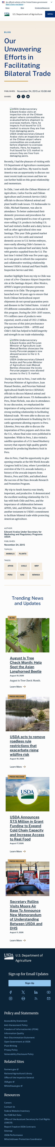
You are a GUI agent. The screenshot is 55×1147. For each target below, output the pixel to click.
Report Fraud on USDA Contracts (20, 1126)
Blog (22, 8)
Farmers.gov (10, 1069)
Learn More (16, 686)
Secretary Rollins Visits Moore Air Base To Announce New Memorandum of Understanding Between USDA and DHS (26, 914)
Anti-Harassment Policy (16, 1025)
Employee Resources (42, 8)
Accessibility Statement (15, 1020)
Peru (10, 575)
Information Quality (14, 1033)
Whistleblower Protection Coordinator (23, 1139)
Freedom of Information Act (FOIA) (21, 1029)
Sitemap (8, 1130)
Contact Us (9, 1106)
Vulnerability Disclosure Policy (18, 1054)
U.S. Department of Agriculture (27, 14)
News (7, 8)
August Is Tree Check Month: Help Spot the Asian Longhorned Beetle (26, 664)
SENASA (36, 575)
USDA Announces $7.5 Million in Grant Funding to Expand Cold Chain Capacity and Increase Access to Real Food (27, 828)
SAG (22, 575)
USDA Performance (13, 1135)
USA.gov (8, 1081)
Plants (22, 554)
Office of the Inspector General (19, 1077)
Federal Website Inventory (17, 1110)
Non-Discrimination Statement (19, 1037)
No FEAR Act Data (12, 1115)
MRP (37, 566)
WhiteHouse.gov (12, 1085)
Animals (10, 554)
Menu (50, 14)
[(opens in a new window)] (10, 992)
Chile (24, 566)
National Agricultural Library (18, 1073)
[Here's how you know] (27, 3)
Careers (8, 1102)
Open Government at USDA (17, 1041)
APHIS (10, 566)
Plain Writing (10, 1045)
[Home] (7, 15)
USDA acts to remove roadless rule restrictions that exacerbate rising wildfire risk (27, 746)
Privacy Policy (10, 1049)
